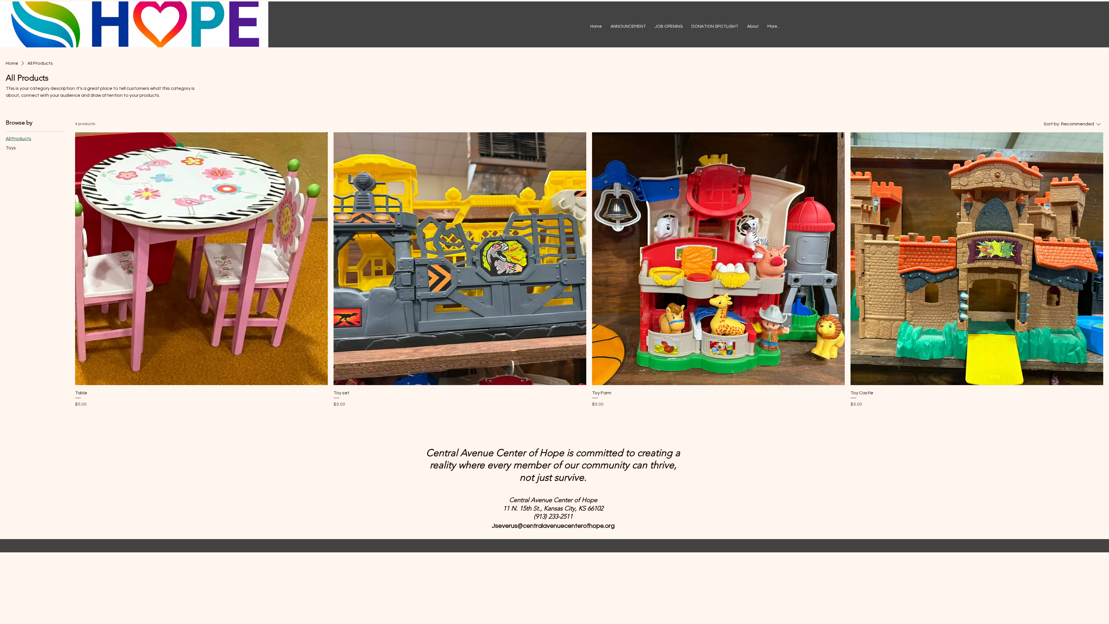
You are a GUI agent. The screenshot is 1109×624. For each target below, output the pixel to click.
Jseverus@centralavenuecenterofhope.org (553, 526)
